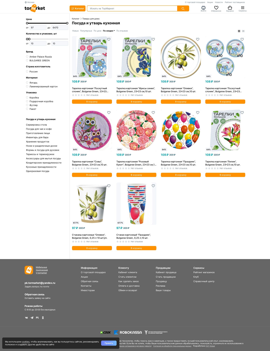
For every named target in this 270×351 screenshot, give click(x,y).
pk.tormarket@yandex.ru (40, 282)
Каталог (79, 8)
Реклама (160, 285)
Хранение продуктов (37, 141)
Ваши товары (163, 290)
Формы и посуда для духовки (42, 150)
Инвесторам (88, 290)
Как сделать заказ (128, 281)
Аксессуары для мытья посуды (43, 158)
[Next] (109, 52)
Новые (75, 31)
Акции (210, 2)
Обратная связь (35, 294)
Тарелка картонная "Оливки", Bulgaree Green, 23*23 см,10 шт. (178, 90)
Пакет (33, 109)
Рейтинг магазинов (204, 272)
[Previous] (76, 52)
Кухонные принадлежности (41, 166)
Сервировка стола (36, 124)
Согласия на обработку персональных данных (172, 346)
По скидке (108, 31)
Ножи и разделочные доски (41, 145)
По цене (97, 31)
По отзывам (122, 31)
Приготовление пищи (38, 133)
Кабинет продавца (166, 272)
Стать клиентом (127, 276)
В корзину (92, 101)
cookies (26, 341)
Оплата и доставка (129, 285)
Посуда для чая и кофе (39, 128)
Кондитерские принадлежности (43, 162)
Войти (203, 10)
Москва (30, 2)
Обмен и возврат (127, 290)
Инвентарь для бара (37, 137)
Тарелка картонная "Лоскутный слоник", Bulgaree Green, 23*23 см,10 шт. (89, 90)
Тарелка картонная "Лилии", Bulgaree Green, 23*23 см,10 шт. (222, 163)
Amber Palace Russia (41, 56)
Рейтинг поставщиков (235, 2)
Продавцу (161, 281)
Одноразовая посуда (37, 171)
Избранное (216, 10)
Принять (109, 343)
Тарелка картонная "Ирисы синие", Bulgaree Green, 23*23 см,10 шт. (135, 90)
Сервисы (243, 10)
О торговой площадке (195, 2)
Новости (219, 2)
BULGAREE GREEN (40, 60)
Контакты (86, 285)
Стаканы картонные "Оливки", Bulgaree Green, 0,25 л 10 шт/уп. (89, 236)
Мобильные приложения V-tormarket (42, 270)
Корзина (230, 10)
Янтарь (33, 82)
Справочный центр (203, 281)
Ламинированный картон (44, 86)
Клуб (196, 276)
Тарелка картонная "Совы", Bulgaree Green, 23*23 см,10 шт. (89, 163)
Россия (34, 71)
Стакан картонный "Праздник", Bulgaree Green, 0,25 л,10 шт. (133, 236)
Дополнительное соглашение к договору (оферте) (131, 346)
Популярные (86, 31)
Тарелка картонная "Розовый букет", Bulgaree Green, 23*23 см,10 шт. (136, 163)
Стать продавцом (166, 276)
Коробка (34, 97)
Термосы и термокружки (40, 154)
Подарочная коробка (41, 101)
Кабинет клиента (127, 272)
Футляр (34, 105)
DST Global (210, 346)
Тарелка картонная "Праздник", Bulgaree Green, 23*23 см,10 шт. (178, 163)
